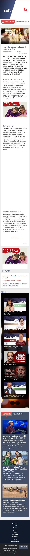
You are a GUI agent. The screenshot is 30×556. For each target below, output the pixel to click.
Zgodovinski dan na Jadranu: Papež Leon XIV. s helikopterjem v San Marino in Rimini (14, 469)
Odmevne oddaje (18, 415)
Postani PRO (15, 537)
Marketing (15, 535)
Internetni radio (15, 542)
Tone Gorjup (23, 53)
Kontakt (15, 531)
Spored (15, 528)
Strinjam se (23, 546)
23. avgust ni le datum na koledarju (11, 282)
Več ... (15, 553)
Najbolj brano (6, 415)
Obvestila (15, 526)
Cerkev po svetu (7, 51)
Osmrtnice (15, 524)
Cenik (15, 533)
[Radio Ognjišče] (15, 9)
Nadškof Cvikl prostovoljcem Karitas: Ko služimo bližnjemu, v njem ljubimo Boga (14, 285)
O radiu (15, 540)
